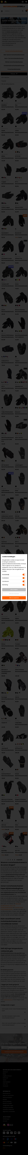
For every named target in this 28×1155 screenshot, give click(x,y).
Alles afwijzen (14, 589)
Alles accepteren (14, 598)
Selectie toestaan (14, 594)
